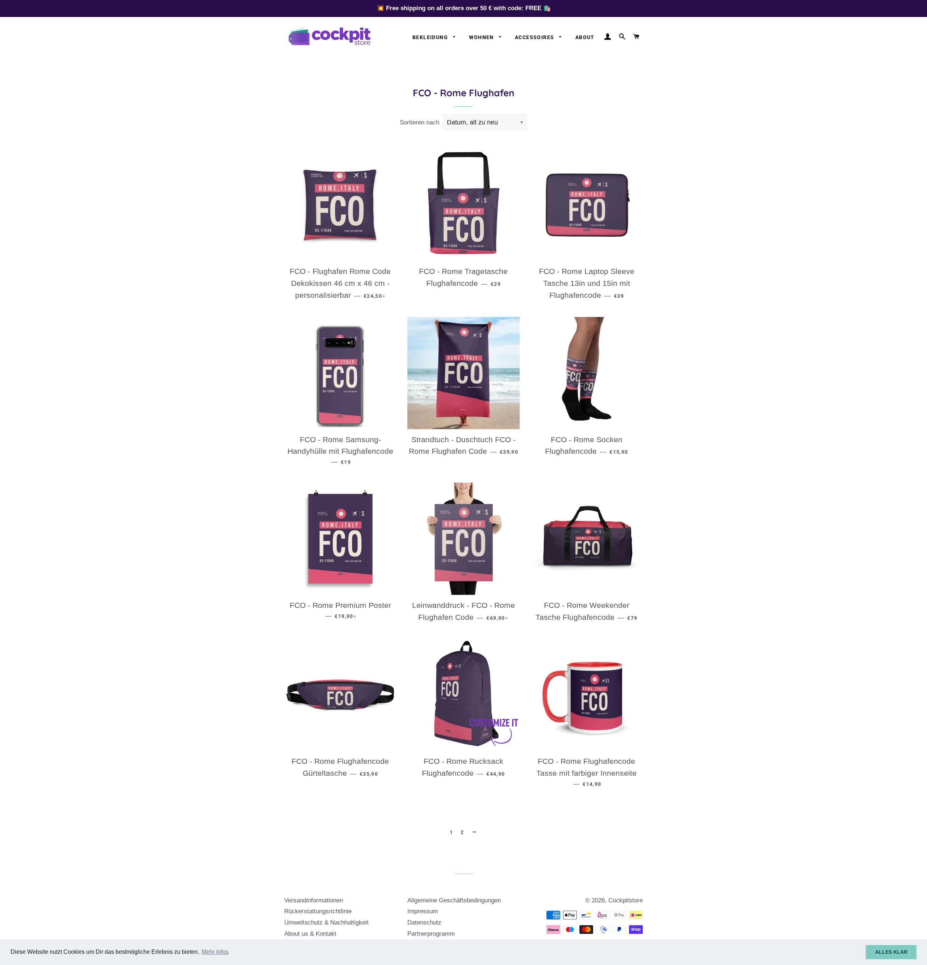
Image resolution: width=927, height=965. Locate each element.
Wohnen (482, 37)
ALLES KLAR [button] (891, 952)
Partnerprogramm (431, 933)
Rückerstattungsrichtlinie (318, 911)
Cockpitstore (625, 900)
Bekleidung (430, 37)
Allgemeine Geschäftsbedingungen (454, 900)
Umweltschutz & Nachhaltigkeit (326, 922)
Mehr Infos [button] (215, 952)
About (585, 37)
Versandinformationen (313, 900)
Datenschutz (424, 922)
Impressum (422, 911)
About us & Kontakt (310, 933)
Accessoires (535, 37)
